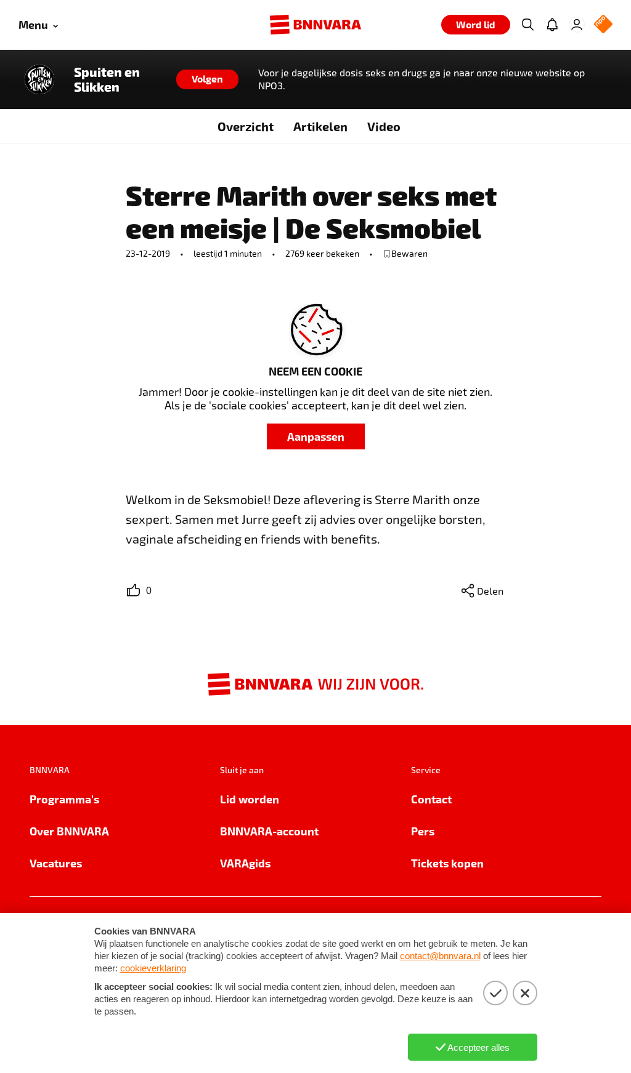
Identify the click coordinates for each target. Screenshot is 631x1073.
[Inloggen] (576, 24)
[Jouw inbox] (552, 24)
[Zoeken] (527, 24)
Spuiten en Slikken (107, 79)
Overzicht (246, 126)
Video (384, 126)
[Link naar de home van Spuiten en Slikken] (39, 79)
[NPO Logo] (603, 25)
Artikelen (320, 126)
